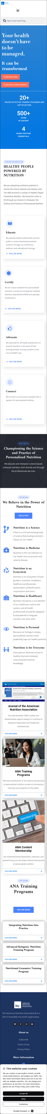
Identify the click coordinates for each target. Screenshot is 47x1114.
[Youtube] (32, 1024)
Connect (11, 391)
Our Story (23, 516)
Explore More (15, 254)
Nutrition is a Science (26, 527)
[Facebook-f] (21, 1024)
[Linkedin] (15, 1024)
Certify (9, 282)
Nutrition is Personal (26, 627)
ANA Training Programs (23, 773)
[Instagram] (26, 1024)
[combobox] (23, 20)
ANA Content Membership (23, 849)
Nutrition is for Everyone (29, 647)
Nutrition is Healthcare (27, 596)
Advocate (11, 337)
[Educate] (23, 1064)
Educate (11, 232)
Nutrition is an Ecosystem (22, 570)
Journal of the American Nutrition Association (23, 707)
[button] (18, 10)
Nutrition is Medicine (26, 548)
